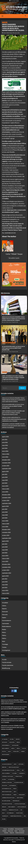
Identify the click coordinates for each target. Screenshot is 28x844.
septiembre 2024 (6, 503)
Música (4, 632)
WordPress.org (6, 668)
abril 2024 (4, 518)
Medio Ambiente (6, 626)
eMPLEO (15, 788)
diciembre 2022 (6, 564)
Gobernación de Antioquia (8, 797)
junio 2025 (5, 477)
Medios (4, 629)
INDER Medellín (16, 800)
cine (23, 770)
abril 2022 (4, 587)
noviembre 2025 (6, 462)
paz (21, 809)
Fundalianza (22, 794)
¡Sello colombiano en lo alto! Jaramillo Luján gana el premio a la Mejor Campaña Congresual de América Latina (13, 377)
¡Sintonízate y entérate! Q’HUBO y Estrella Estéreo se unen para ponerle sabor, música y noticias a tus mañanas (13, 425)
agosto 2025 (5, 471)
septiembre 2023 (6, 538)
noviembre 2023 (6, 532)
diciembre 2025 (6, 460)
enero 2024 (5, 526)
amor (15, 764)
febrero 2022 (5, 593)
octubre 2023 (5, 535)
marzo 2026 (5, 451)
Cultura (4, 605)
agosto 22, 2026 (15, 322)
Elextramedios (12, 785)
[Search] (25, 16)
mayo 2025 (5, 480)
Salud (3, 641)
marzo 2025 (5, 486)
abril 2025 (4, 483)
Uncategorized (6, 650)
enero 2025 (5, 491)
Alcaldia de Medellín (7, 764)
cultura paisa (11, 779)
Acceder (4, 659)
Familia (15, 794)
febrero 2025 (5, 489)
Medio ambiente (11, 806)
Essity (15, 791)
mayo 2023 (5, 549)
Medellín (4, 806)
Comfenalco (22, 773)
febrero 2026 (5, 454)
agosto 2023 (5, 541)
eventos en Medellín (6, 794)
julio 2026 (4, 439)
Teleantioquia (19, 812)
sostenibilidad (10, 812)
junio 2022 (5, 581)
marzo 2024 (5, 520)
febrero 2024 (5, 523)
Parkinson (4, 809)
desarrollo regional (7, 782)
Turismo (4, 647)
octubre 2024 (5, 500)
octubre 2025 (5, 465)
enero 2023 (5, 561)
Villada (4, 819)
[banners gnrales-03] (14, 274)
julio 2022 (4, 578)
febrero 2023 (5, 558)
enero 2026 (5, 457)
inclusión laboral (6, 800)
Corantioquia (18, 776)
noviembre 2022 (6, 567)
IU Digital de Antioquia (19, 803)
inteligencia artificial (7, 803)
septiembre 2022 (6, 573)
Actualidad (5, 22)
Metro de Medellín (21, 806)
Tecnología (5, 644)
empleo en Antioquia (7, 791)
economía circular (18, 782)
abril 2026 (4, 448)
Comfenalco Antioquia (7, 776)
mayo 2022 (5, 584)
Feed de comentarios (7, 665)
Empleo (4, 617)
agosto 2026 (5, 436)
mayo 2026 (5, 445)
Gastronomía (5, 623)
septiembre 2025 (6, 468)
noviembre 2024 (6, 497)
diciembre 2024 (6, 494)
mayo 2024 (5, 515)
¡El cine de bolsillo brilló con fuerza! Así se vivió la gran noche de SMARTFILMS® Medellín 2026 (13, 348)
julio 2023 (4, 544)
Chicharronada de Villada (8, 770)
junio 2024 (5, 512)
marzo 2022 (5, 590)
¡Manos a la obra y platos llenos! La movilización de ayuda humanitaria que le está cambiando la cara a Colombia (14, 419)
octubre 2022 (5, 570)
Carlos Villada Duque (13, 767)
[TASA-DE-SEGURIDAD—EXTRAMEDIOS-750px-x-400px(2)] (14, 84)
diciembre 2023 (6, 529)
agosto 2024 (5, 506)
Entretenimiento (11, 342)
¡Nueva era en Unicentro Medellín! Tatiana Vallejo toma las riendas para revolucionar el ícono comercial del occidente (13, 318)
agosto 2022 (5, 576)
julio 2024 (4, 509)
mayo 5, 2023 (17, 32)
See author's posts (14, 258)
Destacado (5, 611)
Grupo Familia (20, 797)
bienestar (4, 767)
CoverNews (18, 839)
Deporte (4, 608)
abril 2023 (4, 552)
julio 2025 (4, 474)
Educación (5, 614)
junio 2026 (5, 442)
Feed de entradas (6, 662)
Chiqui (18, 770)
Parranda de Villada (13, 809)
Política (4, 638)
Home (5, 829)
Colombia (14, 773)
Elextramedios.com (6, 788)
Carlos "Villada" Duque (7, 32)
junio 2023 (5, 547)
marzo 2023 (5, 555)
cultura (4, 779)
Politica (4, 635)
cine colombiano (6, 773)
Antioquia (21, 764)
